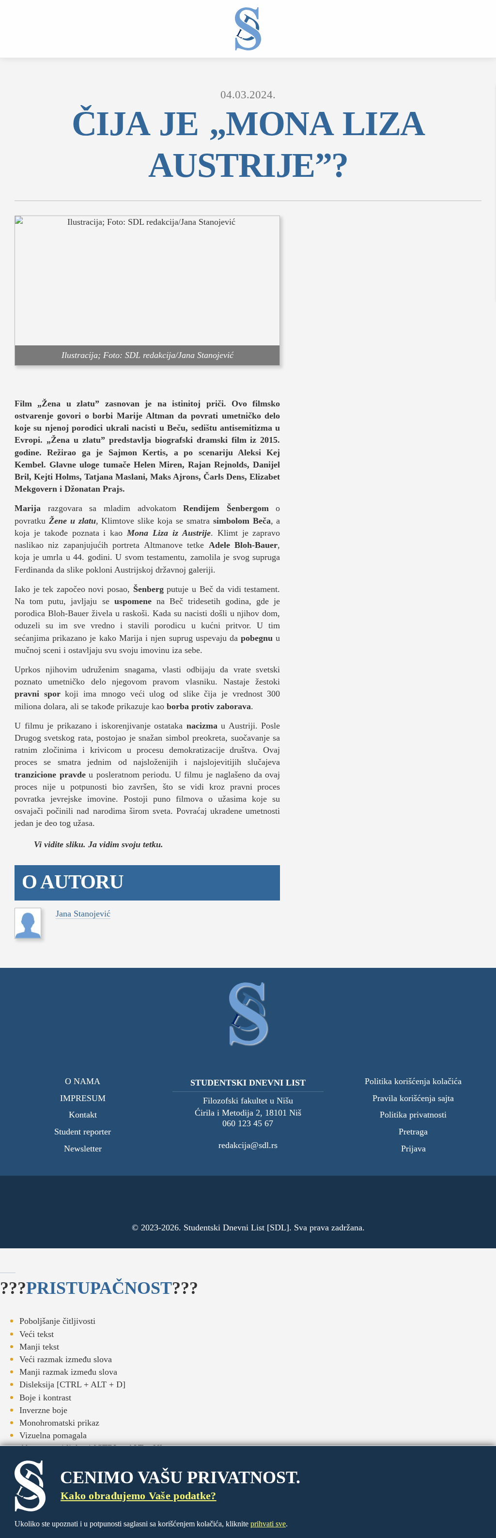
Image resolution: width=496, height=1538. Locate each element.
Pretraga (413, 1131)
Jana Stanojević (83, 913)
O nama (82, 1081)
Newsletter (83, 1148)
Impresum (83, 1098)
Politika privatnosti (413, 1114)
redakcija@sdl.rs (248, 1145)
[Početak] (248, 29)
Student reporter (82, 1131)
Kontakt (83, 1114)
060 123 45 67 (247, 1123)
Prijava (413, 1148)
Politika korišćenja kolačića (413, 1081)
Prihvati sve (268, 1524)
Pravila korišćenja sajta (413, 1098)
